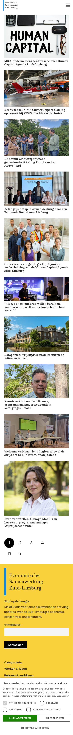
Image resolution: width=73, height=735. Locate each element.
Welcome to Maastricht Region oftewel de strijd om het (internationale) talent (34, 453)
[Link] (11, 5)
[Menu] (68, 5)
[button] (36, 728)
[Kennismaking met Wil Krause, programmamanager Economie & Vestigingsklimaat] (36, 366)
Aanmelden (15, 645)
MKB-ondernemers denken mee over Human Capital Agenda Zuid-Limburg (36, 62)
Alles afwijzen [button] (55, 718)
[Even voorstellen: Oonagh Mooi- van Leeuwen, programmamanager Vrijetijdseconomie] (36, 463)
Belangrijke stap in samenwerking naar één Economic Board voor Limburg (35, 210)
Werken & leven (15, 669)
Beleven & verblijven (18, 675)
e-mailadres (13, 624)
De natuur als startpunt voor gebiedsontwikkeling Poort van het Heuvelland (29, 162)
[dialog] (36, 706)
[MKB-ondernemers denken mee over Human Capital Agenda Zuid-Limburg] (36, 17)
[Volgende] (20, 554)
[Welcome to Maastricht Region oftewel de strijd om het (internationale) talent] (36, 416)
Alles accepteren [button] (20, 718)
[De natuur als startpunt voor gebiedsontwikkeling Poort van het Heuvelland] (36, 121)
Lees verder (63, 695)
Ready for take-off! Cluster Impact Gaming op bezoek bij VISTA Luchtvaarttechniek (34, 111)
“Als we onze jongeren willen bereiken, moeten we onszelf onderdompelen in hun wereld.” (34, 307)
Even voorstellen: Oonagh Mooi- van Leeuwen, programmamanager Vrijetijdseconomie (30, 522)
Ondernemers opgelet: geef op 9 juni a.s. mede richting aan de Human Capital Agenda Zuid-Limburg (36, 267)
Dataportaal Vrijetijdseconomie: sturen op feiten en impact (34, 356)
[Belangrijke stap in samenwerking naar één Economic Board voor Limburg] (36, 174)
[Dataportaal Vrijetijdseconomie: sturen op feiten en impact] (36, 319)
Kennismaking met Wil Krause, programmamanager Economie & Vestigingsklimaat (27, 404)
